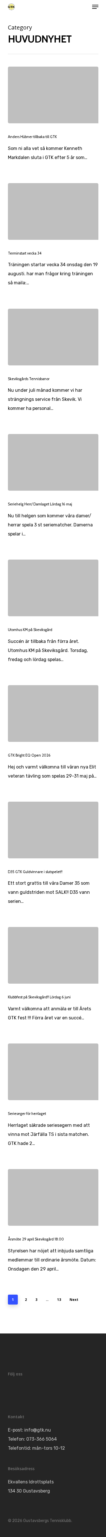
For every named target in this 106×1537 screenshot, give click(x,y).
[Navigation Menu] (95, 7)
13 (59, 1299)
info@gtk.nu (37, 1430)
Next (74, 1299)
